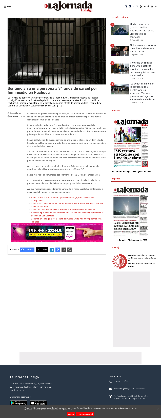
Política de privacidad (85, 414)
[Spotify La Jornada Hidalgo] (141, 6)
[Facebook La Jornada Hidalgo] (126, 6)
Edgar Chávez (15, 113)
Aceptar (71, 414)
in (52, 249)
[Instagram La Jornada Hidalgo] (130, 6)
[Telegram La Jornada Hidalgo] (144, 6)
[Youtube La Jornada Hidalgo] (137, 6)
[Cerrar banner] (158, 409)
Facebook (29, 250)
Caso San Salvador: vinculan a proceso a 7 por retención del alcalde (63, 209)
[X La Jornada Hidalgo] (134, 6)
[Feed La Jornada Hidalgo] (156, 6)
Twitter (44, 250)
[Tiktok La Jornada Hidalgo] (148, 6)
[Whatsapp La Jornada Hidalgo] (152, 6)
